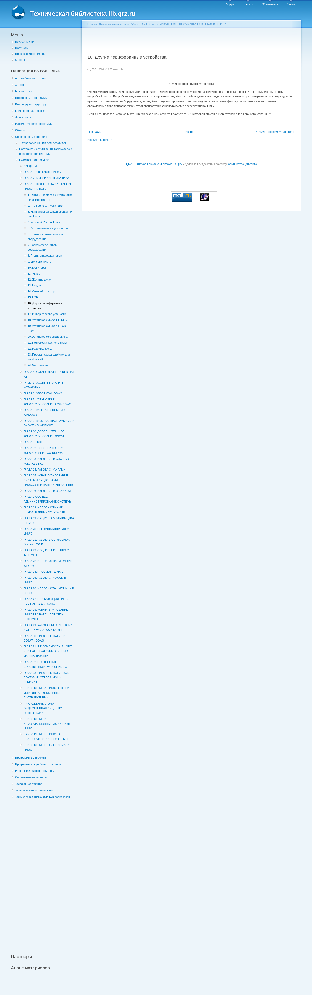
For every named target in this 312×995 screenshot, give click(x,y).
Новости (248, 4)
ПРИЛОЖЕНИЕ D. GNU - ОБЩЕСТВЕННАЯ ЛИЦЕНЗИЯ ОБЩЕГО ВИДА (43, 708)
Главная (92, 24)
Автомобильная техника (31, 78)
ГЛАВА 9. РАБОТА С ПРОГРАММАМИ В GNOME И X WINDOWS (49, 423)
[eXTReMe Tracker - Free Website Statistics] (204, 200)
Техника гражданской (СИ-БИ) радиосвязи (42, 797)
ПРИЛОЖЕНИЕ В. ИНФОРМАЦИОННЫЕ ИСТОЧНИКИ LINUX (47, 723)
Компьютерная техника (30, 110)
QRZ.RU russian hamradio (142, 164)
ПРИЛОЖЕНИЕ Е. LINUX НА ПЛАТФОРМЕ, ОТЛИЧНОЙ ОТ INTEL (47, 737)
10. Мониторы (37, 267)
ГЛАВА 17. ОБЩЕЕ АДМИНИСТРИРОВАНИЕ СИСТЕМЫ (48, 499)
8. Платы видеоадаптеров (45, 255)
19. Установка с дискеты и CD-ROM (47, 328)
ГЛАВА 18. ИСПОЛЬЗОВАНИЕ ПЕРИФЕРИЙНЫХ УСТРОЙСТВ (44, 510)
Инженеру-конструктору (30, 104)
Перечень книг (24, 42)
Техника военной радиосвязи (34, 790)
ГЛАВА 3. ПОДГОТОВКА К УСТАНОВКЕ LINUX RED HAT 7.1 (49, 186)
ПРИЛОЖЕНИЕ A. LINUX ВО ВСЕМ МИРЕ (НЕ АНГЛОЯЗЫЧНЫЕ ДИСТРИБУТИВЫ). (46, 693)
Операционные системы (31, 137)
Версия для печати (99, 140)
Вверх (189, 132)
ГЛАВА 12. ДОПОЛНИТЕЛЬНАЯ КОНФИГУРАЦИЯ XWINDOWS (44, 451)
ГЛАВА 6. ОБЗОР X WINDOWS (43, 393)
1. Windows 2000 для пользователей (43, 143)
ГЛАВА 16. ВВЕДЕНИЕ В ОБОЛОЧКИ (47, 490)
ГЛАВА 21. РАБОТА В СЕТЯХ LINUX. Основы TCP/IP (47, 542)
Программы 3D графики (30, 757)
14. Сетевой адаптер (41, 291)
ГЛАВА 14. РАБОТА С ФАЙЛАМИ (45, 469)
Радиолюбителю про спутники (35, 771)
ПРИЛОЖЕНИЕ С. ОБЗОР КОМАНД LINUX (46, 748)
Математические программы (33, 124)
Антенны (21, 84)
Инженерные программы (31, 97)
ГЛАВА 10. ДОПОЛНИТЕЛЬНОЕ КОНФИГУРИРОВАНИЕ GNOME (44, 434)
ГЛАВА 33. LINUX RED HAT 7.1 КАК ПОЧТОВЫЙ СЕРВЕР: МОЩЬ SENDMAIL (46, 677)
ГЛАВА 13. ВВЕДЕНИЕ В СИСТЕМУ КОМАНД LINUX (46, 461)
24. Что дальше (38, 365)
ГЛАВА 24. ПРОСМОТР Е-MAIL (43, 571)
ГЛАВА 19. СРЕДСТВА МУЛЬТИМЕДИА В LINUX (49, 521)
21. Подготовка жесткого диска (47, 342)
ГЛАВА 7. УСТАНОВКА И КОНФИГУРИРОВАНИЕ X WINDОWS (47, 402)
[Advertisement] (45, 873)
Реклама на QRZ (171, 164)
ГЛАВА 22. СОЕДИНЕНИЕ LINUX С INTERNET (46, 553)
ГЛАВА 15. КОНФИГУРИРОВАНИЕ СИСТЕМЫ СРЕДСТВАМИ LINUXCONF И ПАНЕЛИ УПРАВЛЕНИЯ (49, 480)
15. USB (33, 297)
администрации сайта (242, 164)
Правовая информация (30, 54)
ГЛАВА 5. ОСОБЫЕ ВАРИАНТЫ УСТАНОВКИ (44, 385)
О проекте (21, 60)
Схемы (291, 4)
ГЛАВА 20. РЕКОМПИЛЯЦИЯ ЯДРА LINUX (46, 531)
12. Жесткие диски (39, 279)
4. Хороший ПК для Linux (44, 222)
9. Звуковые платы (40, 261)
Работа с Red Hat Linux (34, 159)
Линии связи (23, 117)
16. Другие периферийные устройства (45, 306)
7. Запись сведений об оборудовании (42, 247)
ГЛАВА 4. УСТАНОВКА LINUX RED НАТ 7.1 (49, 374)
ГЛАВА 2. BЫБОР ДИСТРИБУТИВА (46, 178)
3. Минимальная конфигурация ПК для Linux (50, 214)
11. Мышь (34, 273)
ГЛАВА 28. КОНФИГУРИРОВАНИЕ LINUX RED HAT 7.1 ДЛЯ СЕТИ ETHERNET (46, 614)
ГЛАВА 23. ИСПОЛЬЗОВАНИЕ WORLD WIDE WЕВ (49, 563)
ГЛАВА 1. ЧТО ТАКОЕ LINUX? (42, 172)
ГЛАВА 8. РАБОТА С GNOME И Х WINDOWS (45, 413)
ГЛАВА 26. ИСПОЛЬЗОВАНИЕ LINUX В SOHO (49, 591)
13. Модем (34, 285)
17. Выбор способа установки (47, 314)
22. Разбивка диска (40, 348)
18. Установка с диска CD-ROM (48, 320)
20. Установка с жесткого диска (48, 336)
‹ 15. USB (95, 132)
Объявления (270, 4)
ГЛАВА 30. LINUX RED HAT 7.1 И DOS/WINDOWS (45, 638)
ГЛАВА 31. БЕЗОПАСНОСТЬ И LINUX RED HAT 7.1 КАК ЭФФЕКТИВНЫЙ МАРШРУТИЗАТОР (48, 651)
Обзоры (20, 130)
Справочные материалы (31, 777)
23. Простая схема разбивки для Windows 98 (49, 357)
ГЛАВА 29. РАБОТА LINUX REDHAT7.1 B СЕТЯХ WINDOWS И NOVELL (48, 628)
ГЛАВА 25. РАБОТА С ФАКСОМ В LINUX (45, 580)
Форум (230, 4)
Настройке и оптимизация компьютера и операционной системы (45, 151)
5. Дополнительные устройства (48, 228)
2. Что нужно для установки (45, 205)
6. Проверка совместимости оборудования (46, 237)
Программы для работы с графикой (38, 764)
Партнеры (22, 48)
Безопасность (24, 91)
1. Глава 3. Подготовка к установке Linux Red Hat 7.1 (50, 197)
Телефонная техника (28, 784)
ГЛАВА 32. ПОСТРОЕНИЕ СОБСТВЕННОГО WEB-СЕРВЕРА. (46, 665)
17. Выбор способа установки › (274, 132)
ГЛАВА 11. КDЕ (33, 442)
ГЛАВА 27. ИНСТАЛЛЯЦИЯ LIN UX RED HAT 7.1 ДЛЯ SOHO (46, 602)
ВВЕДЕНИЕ (31, 166)
